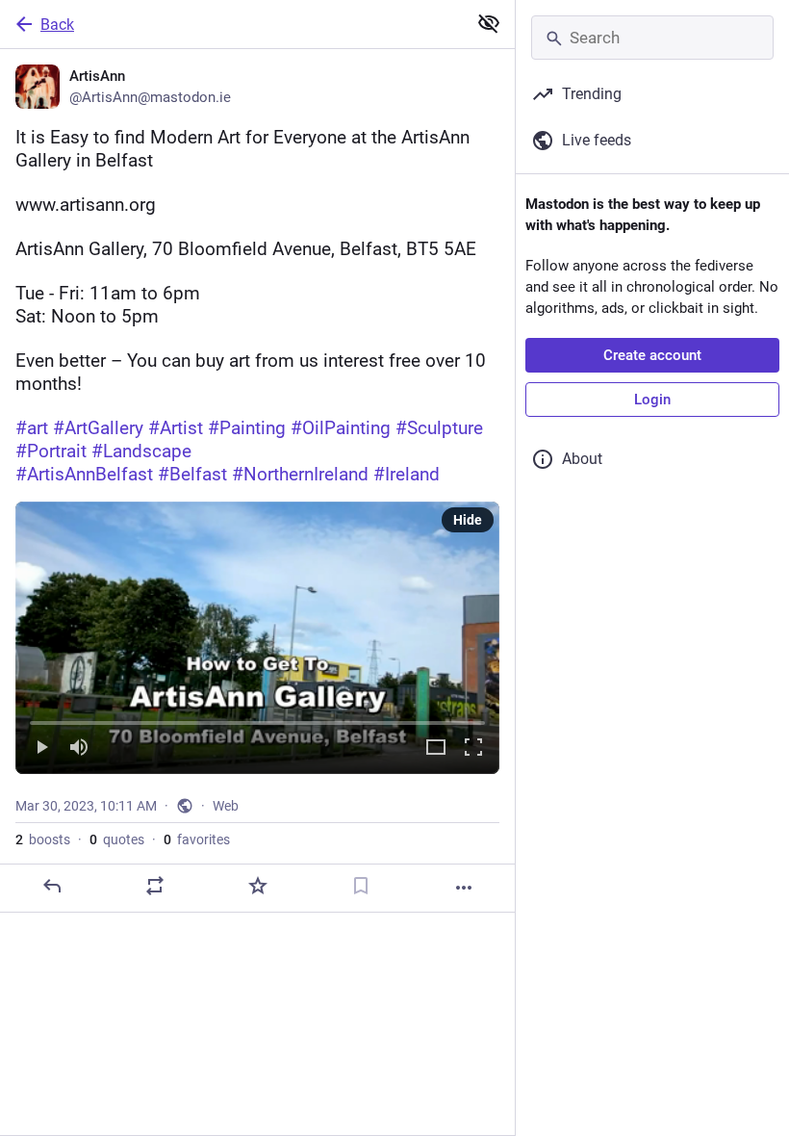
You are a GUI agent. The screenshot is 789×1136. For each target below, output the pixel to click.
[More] (463, 887)
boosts (42, 839)
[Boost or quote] (154, 885)
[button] (257, 638)
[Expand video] (436, 748)
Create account (652, 355)
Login (652, 399)
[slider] (257, 719)
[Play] (41, 748)
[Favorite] (257, 885)
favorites (197, 839)
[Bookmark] (360, 885)
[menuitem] (257, 638)
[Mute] (79, 748)
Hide (467, 520)
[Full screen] (473, 748)
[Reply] (52, 885)
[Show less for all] (489, 23)
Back (57, 24)
